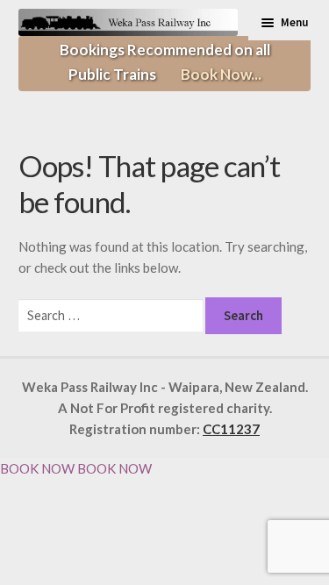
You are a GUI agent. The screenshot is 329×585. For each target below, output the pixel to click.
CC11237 (231, 429)
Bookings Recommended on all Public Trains (165, 61)
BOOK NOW (37, 468)
